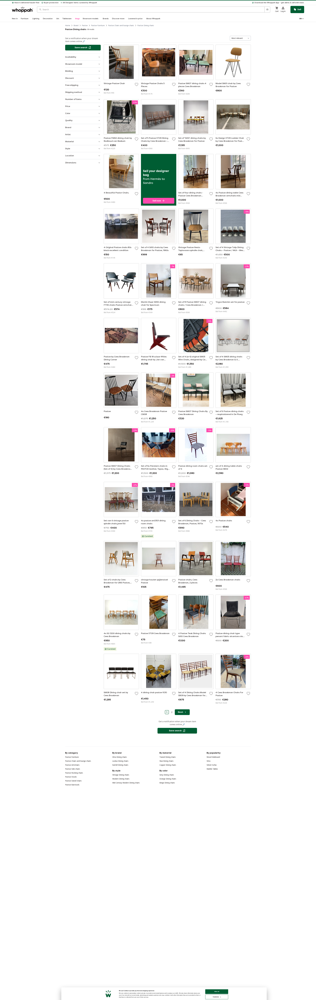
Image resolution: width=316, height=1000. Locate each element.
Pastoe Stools (71, 777)
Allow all (216, 991)
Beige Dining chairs (167, 783)
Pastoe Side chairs (72, 769)
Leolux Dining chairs (120, 761)
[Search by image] (267, 9)
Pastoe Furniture (98, 25)
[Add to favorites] (136, 84)
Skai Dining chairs (166, 761)
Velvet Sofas (212, 765)
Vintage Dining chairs (120, 775)
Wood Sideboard (213, 757)
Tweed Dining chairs (167, 757)
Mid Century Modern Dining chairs (126, 783)
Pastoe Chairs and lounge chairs (121, 25)
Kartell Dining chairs (120, 765)
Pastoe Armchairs (72, 765)
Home (67, 25)
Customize (216, 997)
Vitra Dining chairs (119, 757)
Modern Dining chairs (120, 779)
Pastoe (85, 25)
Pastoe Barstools (72, 785)
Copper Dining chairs (167, 765)
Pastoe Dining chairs (145, 25)
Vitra (208, 761)
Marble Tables (212, 769)
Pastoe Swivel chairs (73, 781)
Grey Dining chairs (166, 775)
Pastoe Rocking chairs (74, 773)
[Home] (22, 9)
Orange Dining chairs (167, 779)
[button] (201, 2)
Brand (76, 25)
